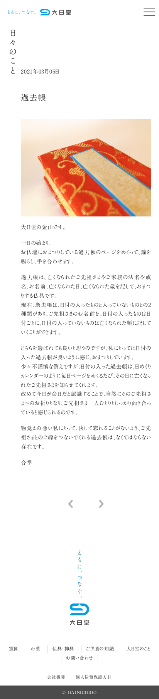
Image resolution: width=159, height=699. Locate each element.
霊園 (14, 648)
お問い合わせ (79, 657)
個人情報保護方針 (94, 677)
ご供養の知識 (100, 648)
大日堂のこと (138, 648)
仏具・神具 (63, 648)
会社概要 (56, 677)
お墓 (35, 648)
